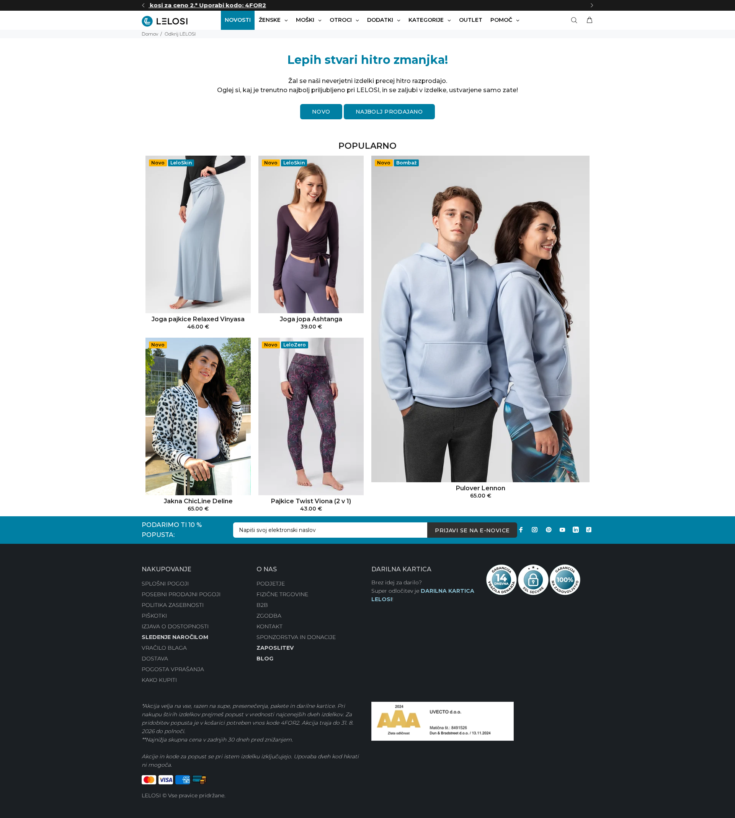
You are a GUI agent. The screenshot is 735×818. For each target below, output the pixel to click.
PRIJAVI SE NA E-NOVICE (472, 530)
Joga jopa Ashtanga (311, 319)
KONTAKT (269, 626)
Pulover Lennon (480, 488)
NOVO (321, 111)
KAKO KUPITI (159, 680)
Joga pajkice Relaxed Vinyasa (198, 319)
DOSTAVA (155, 658)
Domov (150, 34)
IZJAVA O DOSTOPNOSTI (175, 626)
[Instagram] (535, 530)
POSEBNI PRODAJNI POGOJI (181, 594)
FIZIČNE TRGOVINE (282, 594)
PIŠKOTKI (154, 615)
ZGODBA (268, 615)
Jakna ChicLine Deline (198, 501)
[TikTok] (588, 529)
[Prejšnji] (143, 5)
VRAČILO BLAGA (164, 647)
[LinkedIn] (575, 529)
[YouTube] (562, 530)
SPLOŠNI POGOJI (165, 583)
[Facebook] (521, 530)
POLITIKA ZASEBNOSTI (173, 605)
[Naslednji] (591, 5)
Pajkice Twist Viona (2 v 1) (311, 501)
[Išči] (575, 20)
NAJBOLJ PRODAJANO (389, 111)
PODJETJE (270, 583)
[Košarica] (588, 20)
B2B (262, 605)
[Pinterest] (549, 530)
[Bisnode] (442, 720)
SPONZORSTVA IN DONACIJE (296, 637)
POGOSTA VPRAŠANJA (173, 669)
